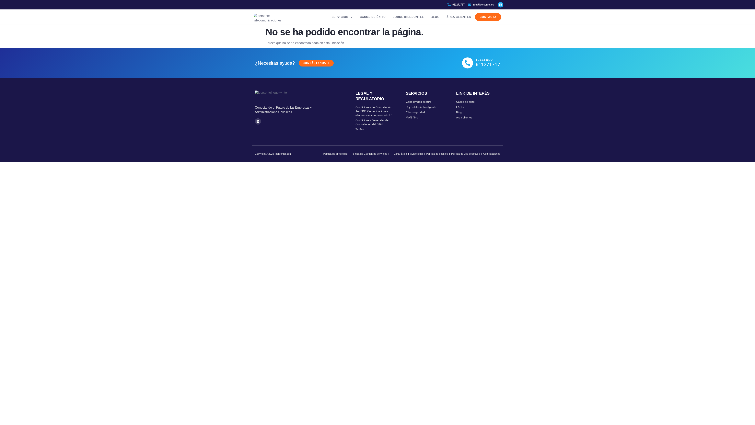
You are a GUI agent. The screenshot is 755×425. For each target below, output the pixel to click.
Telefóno (484, 59)
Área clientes (459, 16)
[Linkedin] (500, 4)
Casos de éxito (373, 16)
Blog (435, 16)
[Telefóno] (467, 62)
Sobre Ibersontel (408, 16)
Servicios (340, 16)
